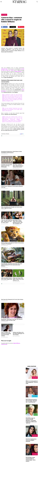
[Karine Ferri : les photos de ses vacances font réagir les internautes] (32, 431)
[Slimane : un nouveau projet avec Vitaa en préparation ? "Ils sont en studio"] (32, 373)
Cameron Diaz (4, 69)
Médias (35, 414)
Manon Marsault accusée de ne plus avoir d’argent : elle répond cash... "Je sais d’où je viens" (31, 401)
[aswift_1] (19, 11)
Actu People (35, 377)
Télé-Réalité (35, 396)
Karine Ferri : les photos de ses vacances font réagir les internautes (31, 440)
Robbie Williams (18, 71)
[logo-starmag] (19, 1)
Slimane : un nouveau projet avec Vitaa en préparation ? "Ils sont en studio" (32, 382)
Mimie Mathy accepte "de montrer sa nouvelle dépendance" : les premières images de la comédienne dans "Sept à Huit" (31, 421)
